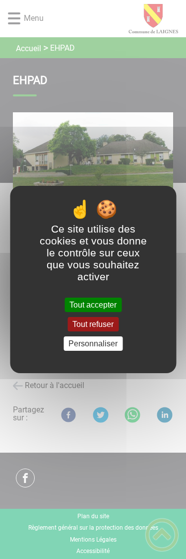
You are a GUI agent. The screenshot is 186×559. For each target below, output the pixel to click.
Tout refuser (93, 324)
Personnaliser (93, 343)
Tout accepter (93, 305)
